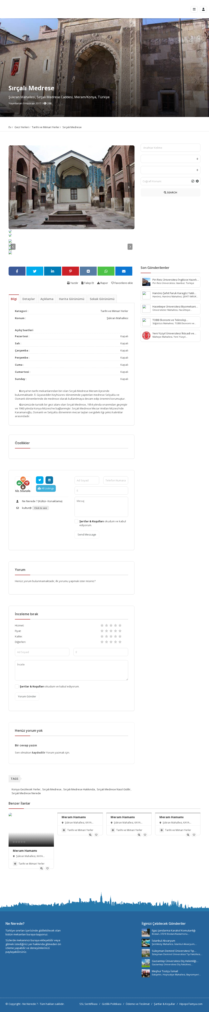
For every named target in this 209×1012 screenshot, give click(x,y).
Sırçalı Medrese (72, 127)
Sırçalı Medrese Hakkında (79, 789)
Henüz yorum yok (29, 730)
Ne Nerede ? (30, 1004)
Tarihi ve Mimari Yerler (45, 127)
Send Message (87, 534)
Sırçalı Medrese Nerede (26, 793)
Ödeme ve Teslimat (138, 1004)
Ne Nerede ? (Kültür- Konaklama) (41, 501)
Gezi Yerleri (21, 127)
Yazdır (74, 283)
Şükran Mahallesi (117, 318)
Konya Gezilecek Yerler (26, 789)
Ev (10, 127)
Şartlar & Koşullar (164, 1004)
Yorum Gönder (27, 696)
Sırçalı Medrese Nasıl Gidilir (113, 789)
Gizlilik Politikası (111, 1004)
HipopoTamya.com (190, 1004)
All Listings (47, 488)
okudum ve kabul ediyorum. (102, 523)
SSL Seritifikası (88, 1004)
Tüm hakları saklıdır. (52, 1004)
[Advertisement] (170, 232)
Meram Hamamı (25, 850)
